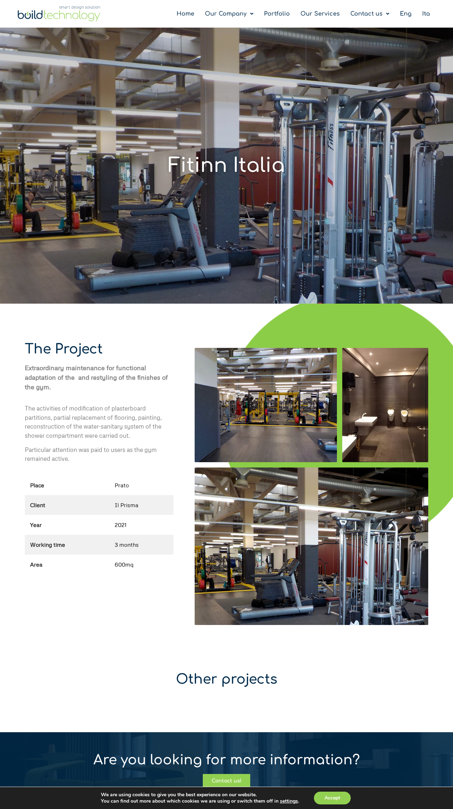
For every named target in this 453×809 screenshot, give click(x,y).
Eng (406, 14)
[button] (229, 14)
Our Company (226, 14)
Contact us (366, 14)
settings (289, 801)
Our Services (320, 14)
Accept (332, 797)
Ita (426, 14)
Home (185, 14)
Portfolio (277, 14)
